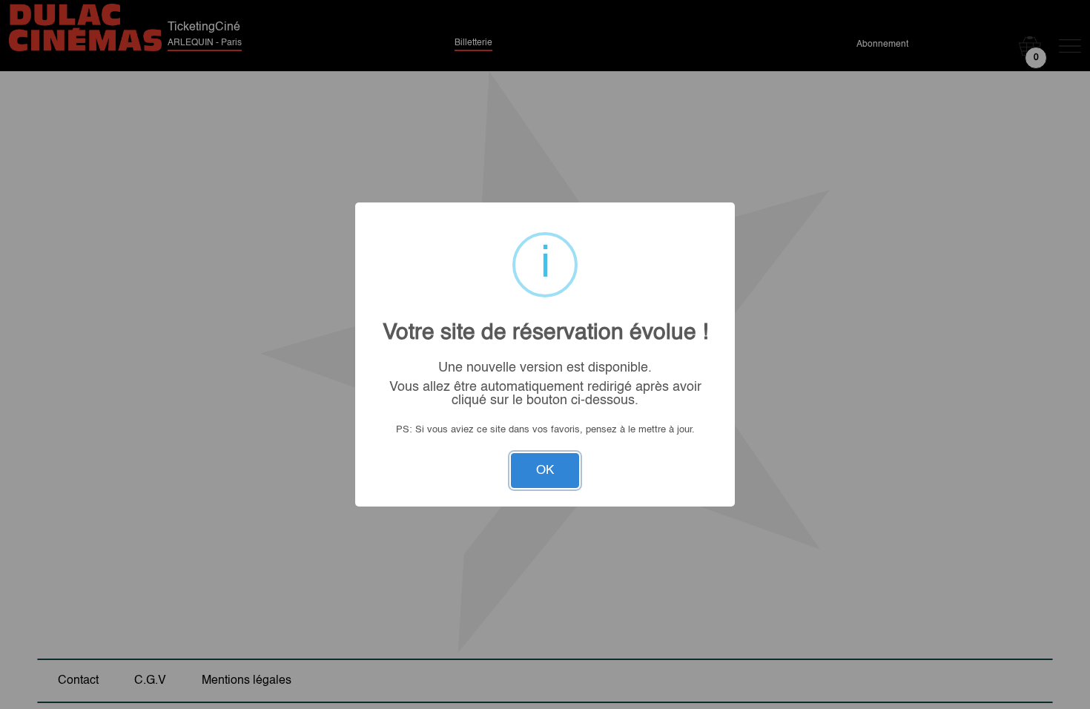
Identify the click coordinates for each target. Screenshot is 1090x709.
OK (545, 470)
